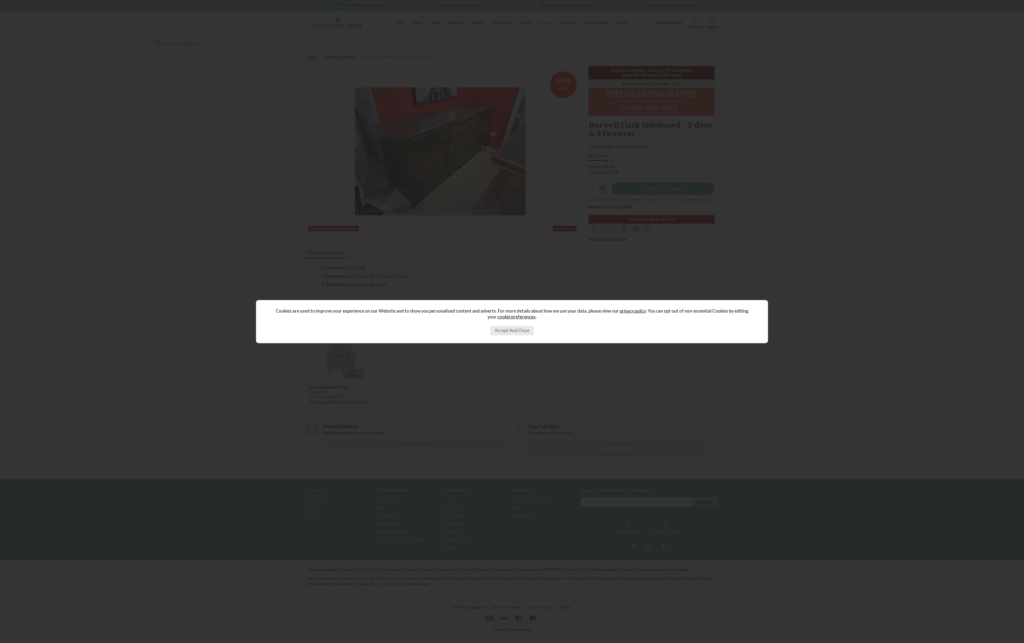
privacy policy (633, 311)
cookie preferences (516, 317)
